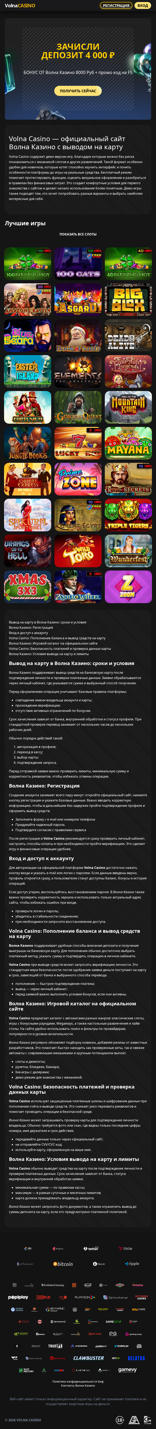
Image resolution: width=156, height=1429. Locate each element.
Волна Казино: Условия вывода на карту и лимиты (49, 654)
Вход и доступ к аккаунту (28, 633)
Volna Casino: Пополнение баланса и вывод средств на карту (57, 638)
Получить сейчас (78, 90)
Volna (20, 5)
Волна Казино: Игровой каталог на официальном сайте (53, 643)
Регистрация (116, 5)
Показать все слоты (78, 234)
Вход (143, 5)
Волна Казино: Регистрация (31, 627)
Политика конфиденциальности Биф (78, 1381)
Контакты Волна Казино (78, 1385)
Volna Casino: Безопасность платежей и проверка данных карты (60, 648)
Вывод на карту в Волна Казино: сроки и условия (47, 622)
